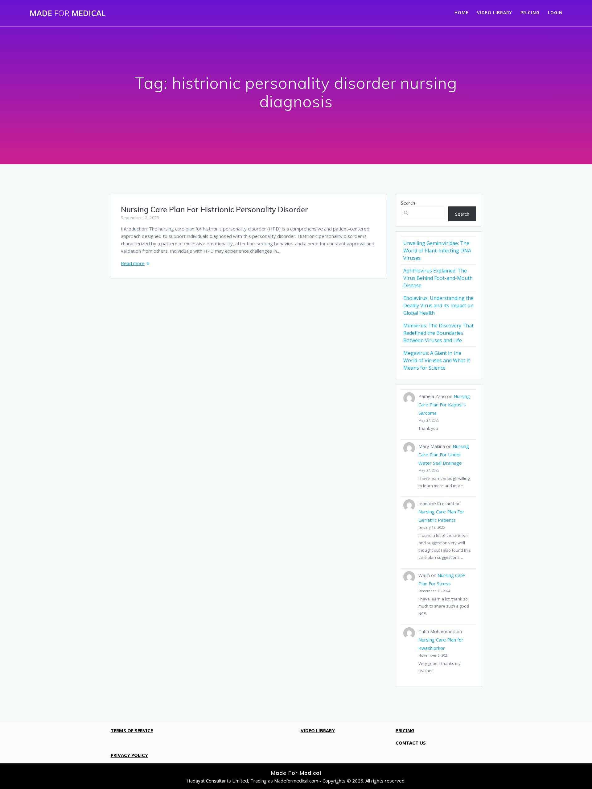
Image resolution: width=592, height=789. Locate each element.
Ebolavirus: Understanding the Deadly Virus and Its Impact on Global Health (438, 305)
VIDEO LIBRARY (494, 12)
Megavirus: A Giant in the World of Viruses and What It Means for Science (436, 360)
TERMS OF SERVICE (132, 730)
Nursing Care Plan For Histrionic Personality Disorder (214, 209)
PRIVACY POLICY (129, 755)
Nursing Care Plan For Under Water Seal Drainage (443, 454)
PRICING (530, 12)
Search (408, 203)
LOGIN (555, 12)
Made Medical (68, 13)
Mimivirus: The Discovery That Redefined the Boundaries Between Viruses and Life (438, 333)
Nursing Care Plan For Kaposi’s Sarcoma (444, 404)
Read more (133, 263)
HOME (461, 12)
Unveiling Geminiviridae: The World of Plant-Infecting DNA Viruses (437, 250)
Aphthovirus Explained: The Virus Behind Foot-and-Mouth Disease (438, 278)
